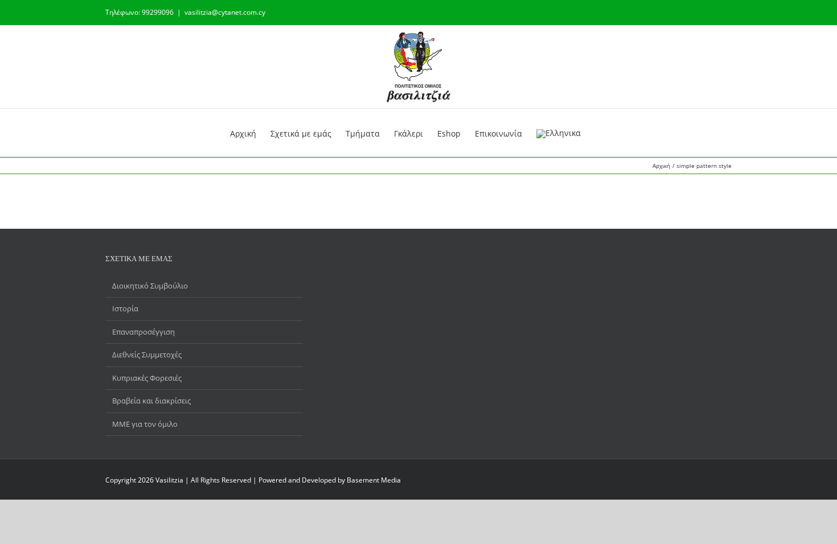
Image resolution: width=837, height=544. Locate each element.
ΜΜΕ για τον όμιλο (145, 424)
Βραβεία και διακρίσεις (151, 400)
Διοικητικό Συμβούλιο (150, 286)
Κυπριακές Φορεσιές (147, 378)
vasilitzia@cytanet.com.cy (224, 12)
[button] (589, 132)
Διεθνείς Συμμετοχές (147, 354)
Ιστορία (125, 308)
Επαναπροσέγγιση (143, 332)
